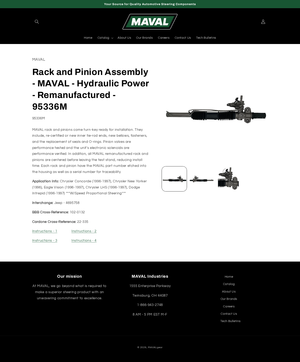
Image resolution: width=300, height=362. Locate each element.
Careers (228, 306)
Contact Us (229, 313)
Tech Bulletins (230, 321)
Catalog (229, 284)
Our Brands (229, 298)
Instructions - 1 (44, 231)
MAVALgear (155, 347)
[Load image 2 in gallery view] (201, 178)
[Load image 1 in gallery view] (174, 178)
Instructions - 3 (44, 241)
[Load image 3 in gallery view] (228, 178)
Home (229, 276)
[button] (37, 21)
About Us (229, 291)
